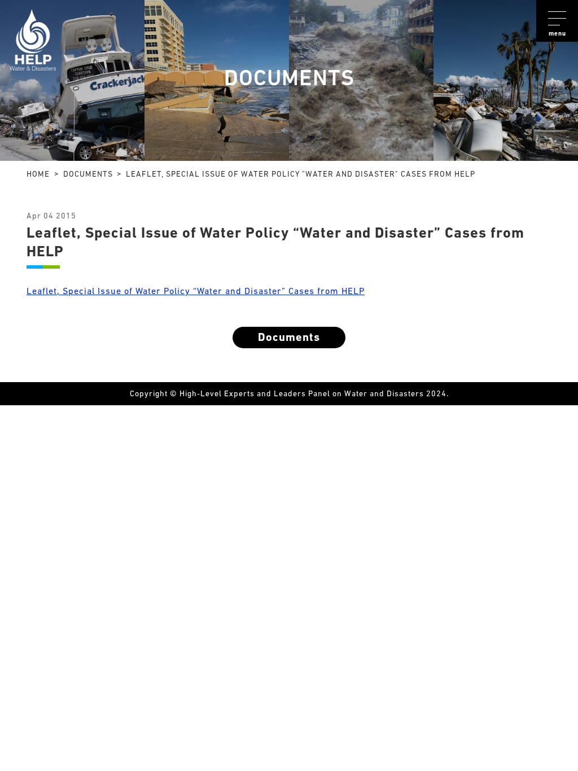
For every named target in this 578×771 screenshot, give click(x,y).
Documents (289, 338)
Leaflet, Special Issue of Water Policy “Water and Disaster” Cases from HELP (196, 291)
